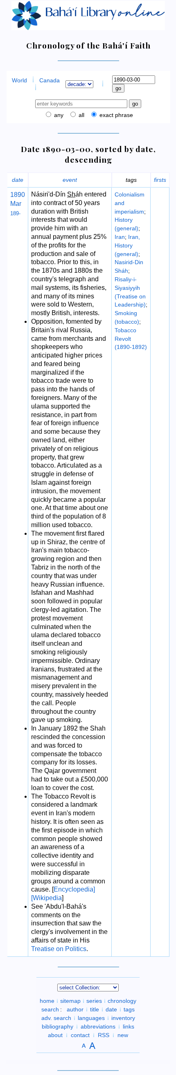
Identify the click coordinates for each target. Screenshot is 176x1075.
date (17, 180)
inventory (123, 1018)
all (80, 115)
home (47, 1001)
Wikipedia (47, 897)
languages (91, 1018)
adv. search (56, 1018)
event (70, 180)
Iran (120, 237)
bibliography (57, 1026)
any (57, 115)
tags (129, 1009)
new (122, 1035)
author (75, 1009)
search (50, 1009)
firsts (160, 180)
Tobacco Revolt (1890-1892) (131, 339)
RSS (103, 1035)
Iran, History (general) (127, 245)
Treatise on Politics (58, 948)
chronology (122, 1001)
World (19, 80)
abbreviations (98, 1026)
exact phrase (115, 115)
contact (80, 1035)
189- (15, 213)
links (128, 1026)
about (55, 1035)
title (94, 1009)
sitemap (70, 1001)
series (94, 1001)
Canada (49, 80)
